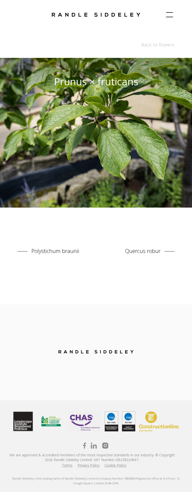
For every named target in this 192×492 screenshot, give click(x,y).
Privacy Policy (89, 465)
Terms (67, 465)
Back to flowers (157, 45)
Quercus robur (143, 250)
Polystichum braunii (54, 250)
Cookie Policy (115, 465)
